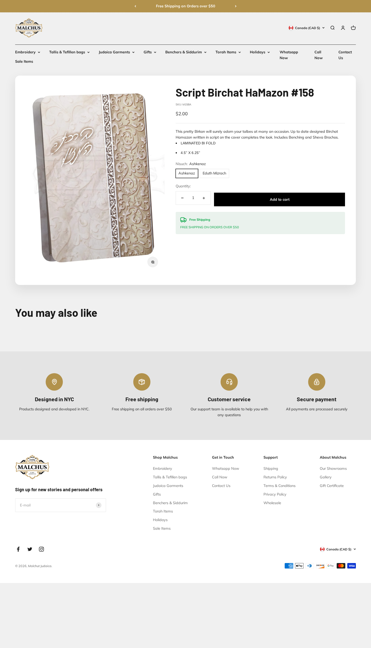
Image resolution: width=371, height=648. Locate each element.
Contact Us (221, 485)
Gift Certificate (332, 485)
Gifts (148, 52)
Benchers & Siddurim (183, 52)
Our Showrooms (333, 468)
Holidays (257, 52)
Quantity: (183, 186)
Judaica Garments (114, 52)
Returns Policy (275, 477)
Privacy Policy (274, 494)
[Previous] (135, 6)
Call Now (219, 477)
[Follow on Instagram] (41, 549)
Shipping (270, 468)
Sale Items (24, 61)
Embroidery (25, 52)
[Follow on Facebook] (18, 549)
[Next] (235, 6)
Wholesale (272, 503)
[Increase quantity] (203, 198)
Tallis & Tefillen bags (67, 52)
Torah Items (226, 52)
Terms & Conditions (279, 485)
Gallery (326, 477)
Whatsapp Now (225, 468)
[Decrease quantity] (182, 198)
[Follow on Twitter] (30, 549)
